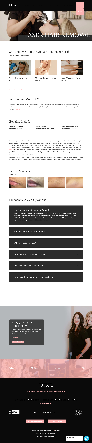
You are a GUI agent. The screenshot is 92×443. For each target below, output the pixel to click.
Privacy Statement (35, 430)
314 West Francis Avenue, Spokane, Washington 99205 (42, 391)
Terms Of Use (43, 430)
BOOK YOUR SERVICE (57, 421)
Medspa (34, 5)
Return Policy (57, 430)
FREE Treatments (68, 5)
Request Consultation (18, 341)
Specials (41, 5)
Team (47, 5)
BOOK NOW (80, 5)
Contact (58, 5)
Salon (27, 5)
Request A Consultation (15, 89)
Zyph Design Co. (52, 436)
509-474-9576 (15, 337)
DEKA (18, 109)
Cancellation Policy (50, 430)
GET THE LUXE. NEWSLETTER (34, 421)
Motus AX (36, 107)
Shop (51, 5)
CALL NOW (80, 11)
